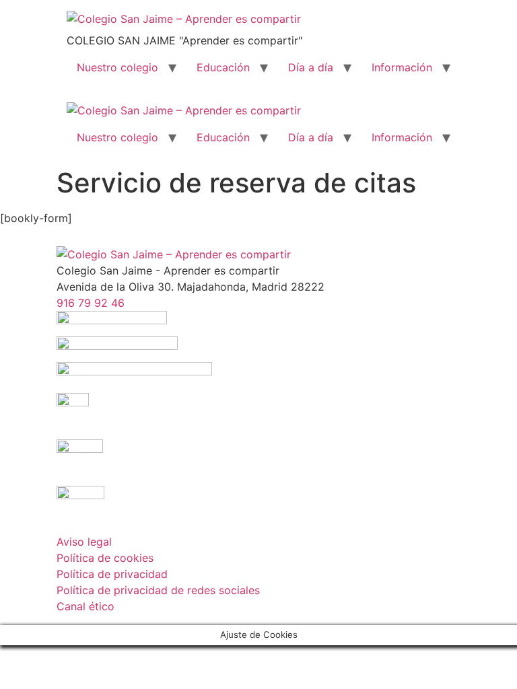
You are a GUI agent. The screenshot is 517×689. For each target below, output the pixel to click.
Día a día (310, 67)
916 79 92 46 (91, 303)
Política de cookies (105, 558)
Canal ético (85, 606)
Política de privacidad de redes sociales (158, 590)
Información (402, 67)
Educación (223, 67)
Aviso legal (84, 541)
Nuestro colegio (117, 67)
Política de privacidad (112, 574)
